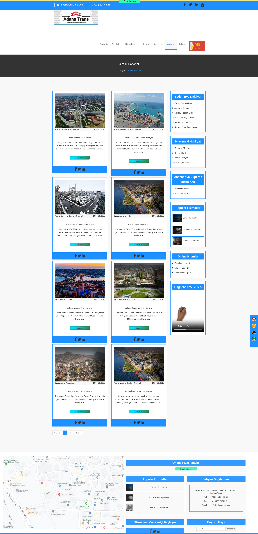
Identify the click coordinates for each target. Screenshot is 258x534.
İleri (78, 433)
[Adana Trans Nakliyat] (76, 17)
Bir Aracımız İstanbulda (64, 299)
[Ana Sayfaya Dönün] (254, 319)
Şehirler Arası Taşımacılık (185, 127)
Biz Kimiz (116, 44)
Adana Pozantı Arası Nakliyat (80, 391)
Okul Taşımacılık (181, 162)
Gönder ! (231, 529)
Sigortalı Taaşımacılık (183, 113)
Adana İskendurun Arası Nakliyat (127, 129)
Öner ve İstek (182, 273)
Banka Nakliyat (181, 158)
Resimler (146, 44)
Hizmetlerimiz (131, 44)
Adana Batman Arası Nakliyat (67, 129)
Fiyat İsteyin (182, 263)
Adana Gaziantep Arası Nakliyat (138, 308)
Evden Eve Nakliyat (183, 103)
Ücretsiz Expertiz (182, 189)
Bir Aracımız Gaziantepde (124, 299)
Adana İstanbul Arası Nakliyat (79, 308)
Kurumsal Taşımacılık (184, 148)
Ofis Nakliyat (180, 153)
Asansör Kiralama (182, 193)
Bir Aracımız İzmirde (122, 216)
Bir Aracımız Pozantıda (64, 383)
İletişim (182, 44)
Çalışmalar (158, 44)
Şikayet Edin (182, 268)
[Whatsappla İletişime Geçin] (254, 339)
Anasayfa (104, 44)
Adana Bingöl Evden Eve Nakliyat (69, 216)
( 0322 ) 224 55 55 (100, 4)
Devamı (80, 158)
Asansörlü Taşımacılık (184, 117)
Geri (57, 433)
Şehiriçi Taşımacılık (182, 122)
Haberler (171, 44)
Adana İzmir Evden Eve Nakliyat (127, 383)
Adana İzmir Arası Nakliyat (139, 224)
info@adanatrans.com (72, 4)
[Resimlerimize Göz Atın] (254, 325)
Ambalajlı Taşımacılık (183, 108)
